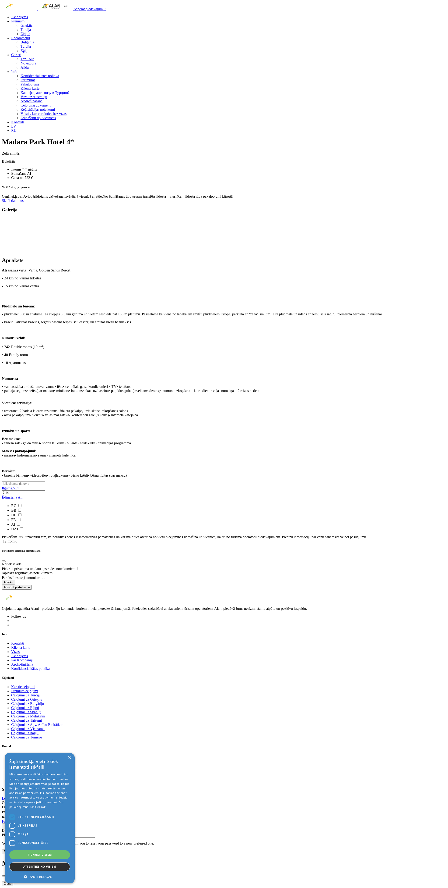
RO (14, 506)
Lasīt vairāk (38, 807)
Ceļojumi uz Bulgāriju (27, 704)
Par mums (28, 80)
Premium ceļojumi (24, 691)
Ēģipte (25, 34)
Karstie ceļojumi (23, 687)
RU (14, 130)
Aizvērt (8, 582)
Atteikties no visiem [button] (39, 867)
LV (13, 126)
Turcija (26, 30)
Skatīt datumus (13, 201)
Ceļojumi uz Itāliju (24, 733)
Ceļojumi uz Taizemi (26, 720)
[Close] (4, 561)
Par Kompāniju (22, 660)
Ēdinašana (12, 497)
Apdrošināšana (31, 101)
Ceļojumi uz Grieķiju (26, 699)
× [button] (69, 758)
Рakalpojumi (30, 84)
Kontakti (17, 122)
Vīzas (15, 652)
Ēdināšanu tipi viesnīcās (38, 118)
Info (14, 72)
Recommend (20, 38)
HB (14, 515)
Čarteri (16, 55)
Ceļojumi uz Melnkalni (28, 716)
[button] (39, 876)
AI (13, 524)
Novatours (28, 63)
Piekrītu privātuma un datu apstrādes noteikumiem (39, 569)
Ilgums (10, 488)
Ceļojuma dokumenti (36, 105)
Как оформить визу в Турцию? (45, 93)
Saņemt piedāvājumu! (90, 9)
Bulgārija (27, 42)
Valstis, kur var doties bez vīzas (43, 114)
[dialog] (40, 818)
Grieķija (26, 25)
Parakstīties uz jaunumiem (21, 578)
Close (7, 883)
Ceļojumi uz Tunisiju (26, 737)
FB (14, 520)
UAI (15, 529)
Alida (25, 67)
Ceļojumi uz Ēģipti (25, 708)
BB (14, 510)
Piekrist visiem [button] (40, 855)
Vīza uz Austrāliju (34, 97)
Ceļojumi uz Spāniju (26, 712)
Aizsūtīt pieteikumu (17, 587)
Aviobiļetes (19, 17)
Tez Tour (27, 59)
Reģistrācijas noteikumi (38, 109)
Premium (17, 21)
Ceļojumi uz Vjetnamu (28, 729)
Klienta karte (30, 88)
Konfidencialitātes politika (40, 76)
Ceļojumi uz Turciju (26, 695)
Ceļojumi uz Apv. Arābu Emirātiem (37, 725)
